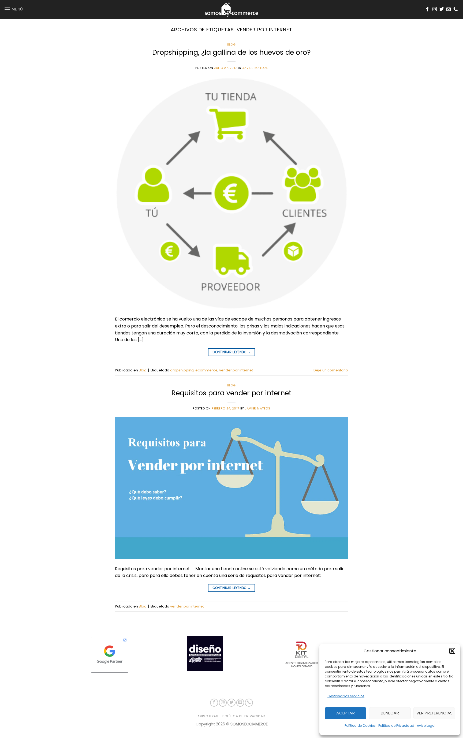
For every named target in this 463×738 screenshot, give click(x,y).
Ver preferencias (434, 713)
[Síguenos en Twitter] (441, 9)
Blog (231, 44)
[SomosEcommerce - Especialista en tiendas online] (231, 9)
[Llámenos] (455, 9)
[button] (452, 651)
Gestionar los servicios (345, 696)
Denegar (390, 713)
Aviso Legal (426, 725)
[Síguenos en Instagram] (434, 9)
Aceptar (345, 713)
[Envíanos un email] (448, 9)
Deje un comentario (330, 370)
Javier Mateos (255, 68)
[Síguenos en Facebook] (427, 9)
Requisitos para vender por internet (231, 393)
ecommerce (206, 370)
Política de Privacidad (396, 725)
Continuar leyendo (231, 352)
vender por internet (236, 370)
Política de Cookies (360, 725)
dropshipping (182, 370)
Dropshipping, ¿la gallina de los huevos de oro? (231, 52)
